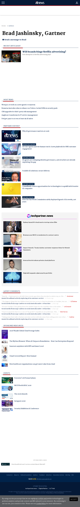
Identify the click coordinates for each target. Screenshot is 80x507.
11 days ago (48, 319)
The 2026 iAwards (20, 394)
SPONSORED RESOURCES (13, 325)
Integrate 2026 (20, 401)
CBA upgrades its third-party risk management (19, 112)
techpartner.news (31, 488)
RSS (73, 475)
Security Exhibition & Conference (26, 409)
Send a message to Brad (15, 39)
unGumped (67, 306)
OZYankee (74, 301)
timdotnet (70, 296)
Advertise (49, 475)
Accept (74, 499)
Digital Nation (43, 488)
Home (4, 26)
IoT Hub (52, 488)
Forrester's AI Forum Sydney (25, 378)
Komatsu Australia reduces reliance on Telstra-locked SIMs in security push (29, 108)
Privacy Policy (49, 492)
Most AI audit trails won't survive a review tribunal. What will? (28, 464)
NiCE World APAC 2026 (22, 386)
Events (7, 373)
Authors (11, 26)
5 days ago (55, 309)
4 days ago (55, 303)
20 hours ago (49, 298)
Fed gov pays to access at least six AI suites (17, 119)
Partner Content (12, 126)
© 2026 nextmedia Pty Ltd (44, 479)
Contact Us (9, 475)
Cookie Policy (41, 503)
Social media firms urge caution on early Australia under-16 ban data (26, 303)
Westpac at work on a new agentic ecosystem (18, 105)
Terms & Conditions (59, 492)
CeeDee (71, 317)
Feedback (42, 475)
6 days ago (55, 314)
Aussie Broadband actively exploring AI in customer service (23, 298)
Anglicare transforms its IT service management (20, 115)
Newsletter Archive (58, 475)
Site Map (67, 475)
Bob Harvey (64, 312)
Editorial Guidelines (26, 475)
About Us (16, 475)
